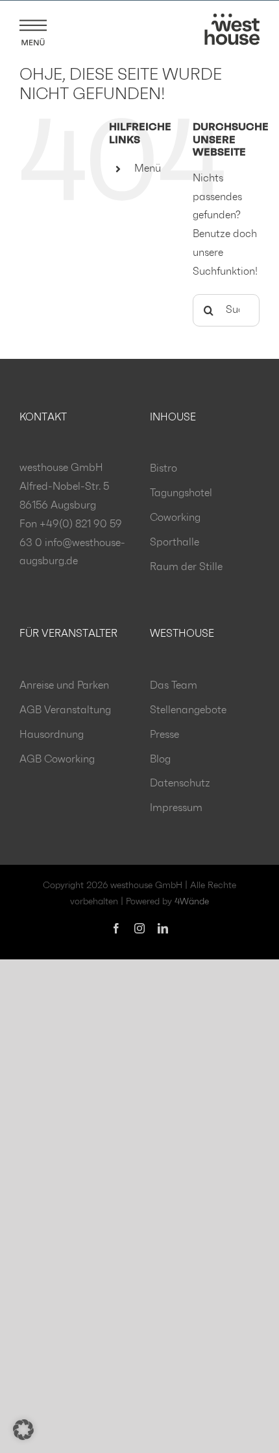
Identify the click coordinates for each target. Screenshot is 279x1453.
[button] (23, 1429)
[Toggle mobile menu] (33, 30)
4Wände (192, 901)
